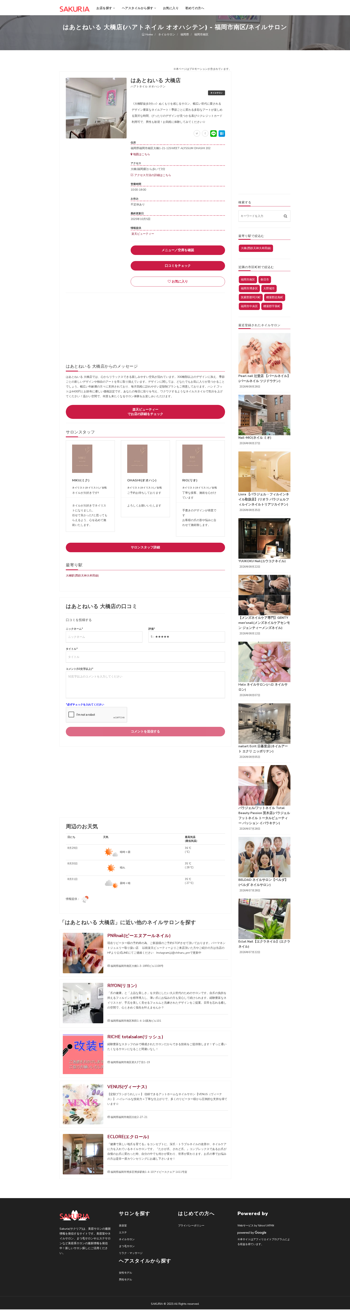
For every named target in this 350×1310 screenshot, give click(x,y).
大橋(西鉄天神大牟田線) (256, 248)
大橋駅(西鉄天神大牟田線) (82, 576)
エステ (123, 1232)
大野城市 (269, 288)
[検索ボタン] (285, 216)
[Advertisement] (145, 325)
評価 (151, 629)
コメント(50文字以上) (79, 669)
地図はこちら (141, 154)
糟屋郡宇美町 (271, 306)
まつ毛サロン (127, 1246)
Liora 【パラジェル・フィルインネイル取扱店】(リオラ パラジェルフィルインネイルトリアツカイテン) (263, 499)
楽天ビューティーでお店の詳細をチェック (145, 411)
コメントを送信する (145, 731)
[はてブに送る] (222, 133)
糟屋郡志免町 (274, 297)
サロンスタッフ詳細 (145, 547)
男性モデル (125, 1279)
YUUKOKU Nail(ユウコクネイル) (262, 561)
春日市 (264, 279)
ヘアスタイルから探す (138, 8)
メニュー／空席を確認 (178, 250)
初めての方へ (194, 8)
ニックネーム (74, 629)
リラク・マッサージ (131, 1253)
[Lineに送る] (213, 133)
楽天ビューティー (142, 234)
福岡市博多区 (249, 288)
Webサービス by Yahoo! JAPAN (255, 1225)
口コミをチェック (178, 265)
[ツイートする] (197, 133)
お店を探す (104, 8)
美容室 (123, 1225)
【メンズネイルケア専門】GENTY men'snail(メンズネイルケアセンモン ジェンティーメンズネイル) (264, 623)
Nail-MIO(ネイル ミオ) (254, 437)
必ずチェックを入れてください (85, 704)
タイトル (72, 649)
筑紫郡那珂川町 (251, 297)
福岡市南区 (248, 279)
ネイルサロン (127, 1239)
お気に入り (171, 8)
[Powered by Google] (252, 1232)
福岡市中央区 (249, 306)
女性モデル (125, 1273)
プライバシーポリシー (191, 1225)
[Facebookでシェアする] (205, 133)
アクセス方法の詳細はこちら (152, 175)
